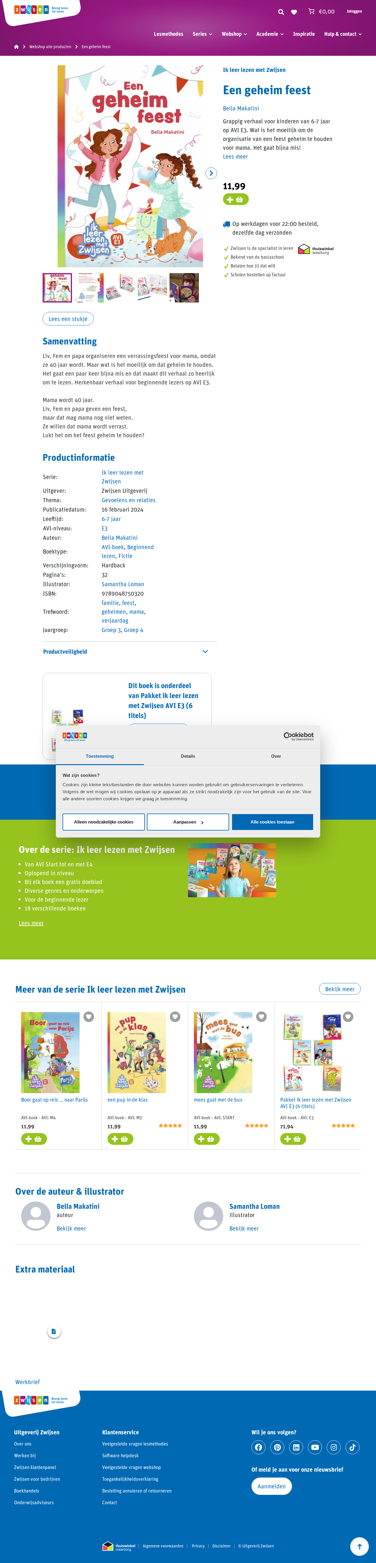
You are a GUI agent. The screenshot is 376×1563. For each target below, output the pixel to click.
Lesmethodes (168, 33)
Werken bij (25, 1455)
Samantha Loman (123, 584)
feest (128, 602)
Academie (267, 33)
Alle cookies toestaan (272, 821)
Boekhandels (26, 1491)
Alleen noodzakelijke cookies (103, 821)
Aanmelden (272, 1486)
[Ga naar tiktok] (352, 1447)
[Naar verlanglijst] (294, 11)
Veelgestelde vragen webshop (131, 1467)
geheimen (114, 611)
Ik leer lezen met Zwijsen (254, 69)
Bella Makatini (120, 537)
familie (110, 602)
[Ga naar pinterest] (277, 1447)
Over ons (22, 1444)
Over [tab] (276, 756)
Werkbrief (27, 1382)
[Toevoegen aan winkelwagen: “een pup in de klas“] (120, 1139)
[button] (211, 173)
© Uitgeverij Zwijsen (256, 1546)
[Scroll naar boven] (359, 1546)
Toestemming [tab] (100, 756)
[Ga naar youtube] (315, 1447)
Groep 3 (111, 629)
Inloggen (354, 11)
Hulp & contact (340, 33)
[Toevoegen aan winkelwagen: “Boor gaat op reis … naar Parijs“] (34, 1139)
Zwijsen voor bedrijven (37, 1479)
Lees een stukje (68, 318)
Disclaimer (221, 1546)
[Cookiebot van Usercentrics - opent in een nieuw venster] (288, 736)
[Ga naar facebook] (258, 1447)
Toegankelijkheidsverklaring (130, 1479)
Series (200, 33)
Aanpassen (184, 821)
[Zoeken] (281, 11)
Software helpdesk (120, 1455)
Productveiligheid (65, 651)
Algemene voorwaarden (163, 1546)
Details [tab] (188, 756)
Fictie (125, 555)
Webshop (231, 33)
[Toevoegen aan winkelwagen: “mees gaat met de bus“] (207, 1139)
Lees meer (235, 156)
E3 (105, 528)
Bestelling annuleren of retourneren (137, 1491)
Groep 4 (133, 629)
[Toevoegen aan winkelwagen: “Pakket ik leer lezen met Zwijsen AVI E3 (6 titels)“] (293, 1139)
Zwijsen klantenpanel (35, 1467)
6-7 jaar (111, 518)
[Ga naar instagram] (334, 1447)
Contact (109, 1502)
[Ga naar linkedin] (296, 1447)
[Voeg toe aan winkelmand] (236, 199)
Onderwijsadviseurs (34, 1502)
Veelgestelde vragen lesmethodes (135, 1444)
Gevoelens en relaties (129, 500)
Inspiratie (304, 33)
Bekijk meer (340, 989)
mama (136, 611)
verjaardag (115, 620)
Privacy (198, 1546)
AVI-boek (113, 547)
